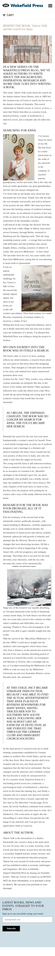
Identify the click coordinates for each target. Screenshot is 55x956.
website (23, 877)
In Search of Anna (40, 108)
